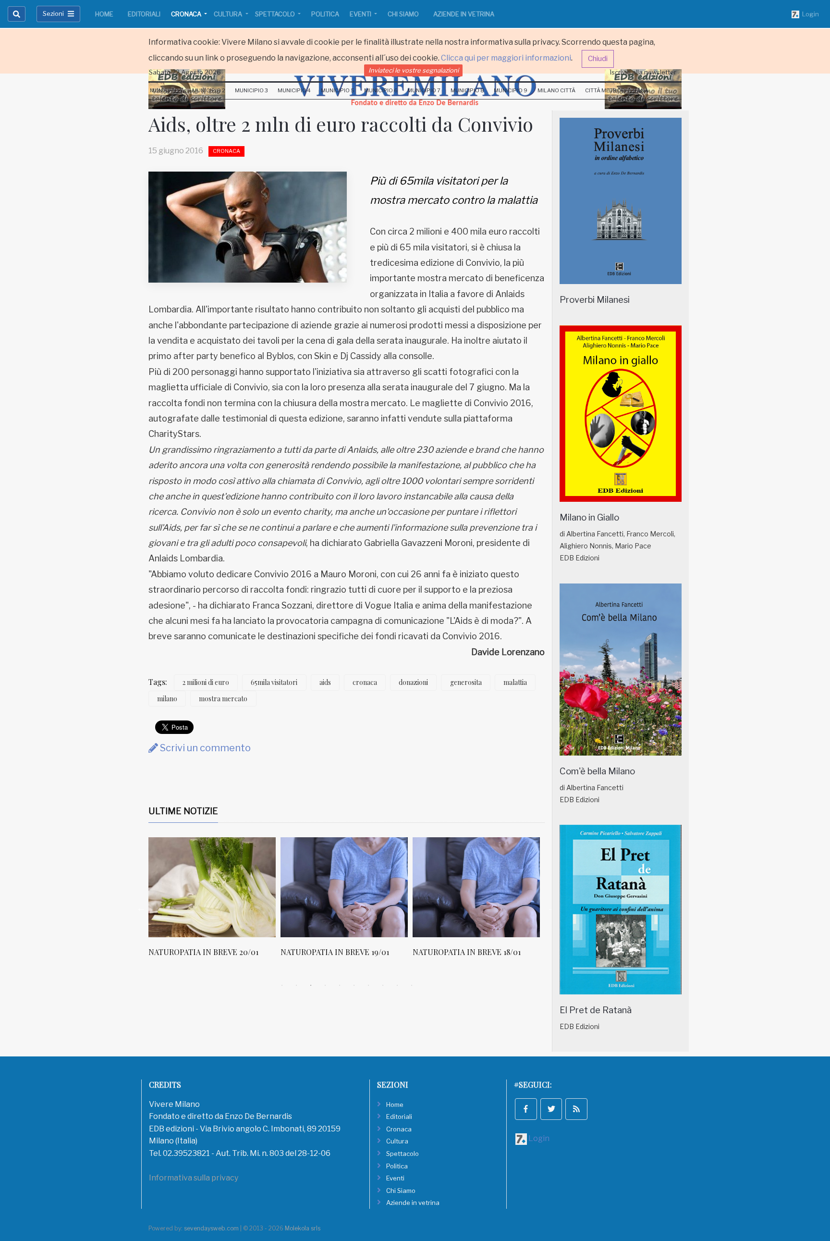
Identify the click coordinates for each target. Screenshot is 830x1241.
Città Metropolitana (616, 90)
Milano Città (556, 90)
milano (167, 698)
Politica (325, 14)
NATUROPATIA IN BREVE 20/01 (203, 952)
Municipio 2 (208, 90)
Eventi (361, 14)
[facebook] (526, 1109)
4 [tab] (325, 985)
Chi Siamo (403, 14)
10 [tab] (411, 985)
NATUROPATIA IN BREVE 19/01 (335, 952)
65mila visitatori (274, 682)
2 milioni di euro (206, 682)
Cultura (229, 14)
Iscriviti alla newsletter (643, 72)
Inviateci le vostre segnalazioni (413, 70)
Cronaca (187, 14)
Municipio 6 (381, 90)
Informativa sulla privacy (193, 1177)
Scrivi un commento (204, 748)
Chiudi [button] (598, 58)
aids (325, 682)
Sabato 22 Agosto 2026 (185, 72)
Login (809, 14)
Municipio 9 (510, 90)
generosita (466, 682)
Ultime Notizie (183, 811)
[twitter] (551, 1109)
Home (104, 14)
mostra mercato (223, 698)
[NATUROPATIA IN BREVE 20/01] (212, 887)
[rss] (576, 1109)
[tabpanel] (214, 902)
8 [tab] (383, 985)
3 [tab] (311, 985)
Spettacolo (275, 14)
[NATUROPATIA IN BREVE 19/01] (344, 887)
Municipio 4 (294, 90)
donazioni (413, 682)
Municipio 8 (467, 90)
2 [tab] (296, 985)
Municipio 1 (166, 90)
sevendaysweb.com (211, 1228)
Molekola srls (302, 1228)
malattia (515, 682)
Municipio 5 (337, 90)
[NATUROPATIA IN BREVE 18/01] (476, 887)
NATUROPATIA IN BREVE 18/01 (467, 952)
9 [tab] (397, 985)
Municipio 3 (251, 90)
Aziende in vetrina (463, 14)
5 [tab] (339, 985)
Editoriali (144, 14)
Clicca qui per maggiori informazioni (506, 57)
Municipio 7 (423, 90)
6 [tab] (354, 985)
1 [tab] (282, 985)
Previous (141, 908)
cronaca (365, 682)
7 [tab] (368, 985)
